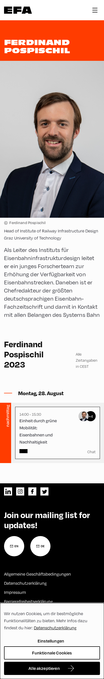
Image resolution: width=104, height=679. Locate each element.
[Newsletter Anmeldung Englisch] (14, 546)
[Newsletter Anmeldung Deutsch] (40, 546)
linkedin (8, 491)
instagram (20, 491)
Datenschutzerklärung (25, 583)
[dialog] (52, 641)
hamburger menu (95, 10)
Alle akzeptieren (44, 668)
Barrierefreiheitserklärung (28, 601)
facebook (32, 491)
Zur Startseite (18, 10)
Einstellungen (51, 641)
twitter (44, 491)
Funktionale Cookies (52, 652)
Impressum (15, 592)
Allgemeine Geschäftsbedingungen (37, 574)
